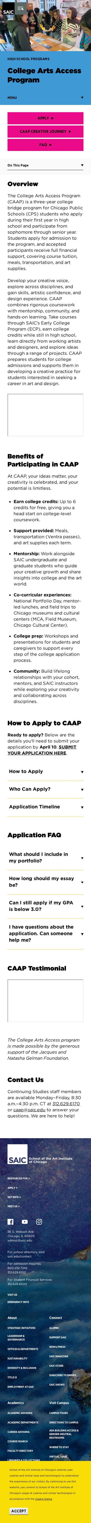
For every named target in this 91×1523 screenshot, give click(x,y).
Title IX (12, 1377)
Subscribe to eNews (62, 1375)
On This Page (18, 165)
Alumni (54, 1328)
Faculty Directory (20, 1450)
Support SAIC (57, 1337)
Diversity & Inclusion (22, 1368)
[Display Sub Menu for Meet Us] (18, 1206)
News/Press (57, 1347)
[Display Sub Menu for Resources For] (29, 1178)
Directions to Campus (63, 1422)
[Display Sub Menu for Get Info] (20, 1197)
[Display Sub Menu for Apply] (16, 1187)
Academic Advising (20, 1413)
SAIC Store (56, 1365)
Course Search (18, 1441)
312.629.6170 (66, 1103)
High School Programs (29, 59)
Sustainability (17, 1358)
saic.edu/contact (20, 1256)
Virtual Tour (58, 1456)
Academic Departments (23, 1422)
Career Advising (18, 1432)
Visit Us (12, 1294)
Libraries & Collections (24, 1460)
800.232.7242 (17, 1268)
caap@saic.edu (29, 1109)
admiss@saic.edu (20, 1240)
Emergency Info (18, 1302)
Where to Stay (59, 1447)
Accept (18, 1511)
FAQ (43, 144)
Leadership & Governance (16, 1337)
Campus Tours (58, 1413)
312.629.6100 (17, 1272)
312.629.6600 (17, 1284)
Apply (43, 118)
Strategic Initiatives (21, 1328)
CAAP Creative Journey (43, 131)
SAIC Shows (57, 1384)
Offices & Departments (23, 1349)
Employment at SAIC (21, 1387)
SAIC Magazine (58, 1356)
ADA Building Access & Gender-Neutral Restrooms (64, 1434)
